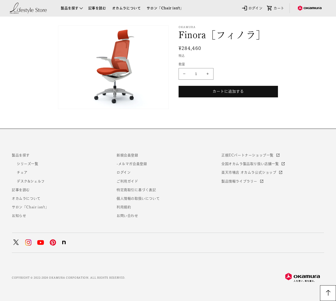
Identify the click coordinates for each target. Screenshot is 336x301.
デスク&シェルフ (31, 181)
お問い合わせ (127, 215)
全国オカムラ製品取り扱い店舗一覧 (250, 164)
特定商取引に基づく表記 (136, 190)
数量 (182, 64)
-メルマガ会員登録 (132, 164)
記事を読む (21, 190)
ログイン (124, 172)
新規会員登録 (127, 155)
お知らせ (19, 215)
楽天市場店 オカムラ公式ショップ (249, 172)
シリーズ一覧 (27, 164)
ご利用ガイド (127, 181)
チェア (22, 172)
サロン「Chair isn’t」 (30, 207)
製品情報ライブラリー (240, 181)
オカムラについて (26, 198)
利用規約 (124, 207)
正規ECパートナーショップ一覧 (248, 155)
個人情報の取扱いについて (138, 198)
